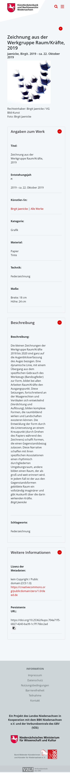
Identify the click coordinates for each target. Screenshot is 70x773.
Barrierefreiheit (35, 690)
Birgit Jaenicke (19, 209)
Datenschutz (35, 680)
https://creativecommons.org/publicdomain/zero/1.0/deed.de (28, 591)
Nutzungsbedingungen (35, 685)
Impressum (35, 675)
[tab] (36, 132)
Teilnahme (35, 695)
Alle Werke (37, 209)
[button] (59, 131)
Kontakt (35, 700)
